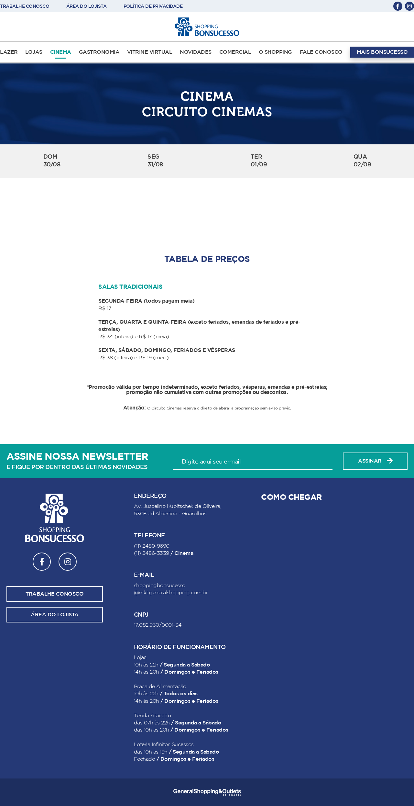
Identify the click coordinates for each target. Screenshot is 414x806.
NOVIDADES (196, 52)
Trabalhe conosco (54, 594)
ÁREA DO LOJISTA (86, 6)
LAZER (9, 52)
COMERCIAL (235, 52)
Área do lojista (55, 614)
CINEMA (60, 52)
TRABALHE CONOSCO (24, 6)
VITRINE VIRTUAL (149, 52)
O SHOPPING (275, 52)
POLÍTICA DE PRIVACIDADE (153, 6)
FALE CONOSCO (321, 52)
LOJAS (33, 52)
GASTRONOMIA (99, 52)
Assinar (370, 461)
